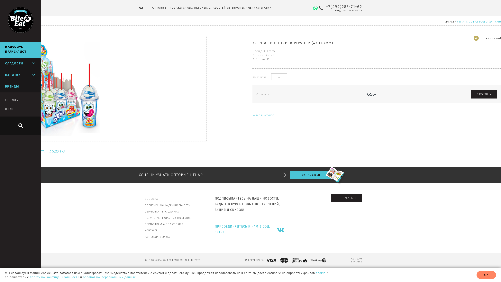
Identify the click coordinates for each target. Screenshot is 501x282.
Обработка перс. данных (162, 211)
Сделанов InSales (356, 260)
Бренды (12, 86)
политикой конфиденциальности (54, 277)
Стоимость (262, 94)
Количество (259, 77)
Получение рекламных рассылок (168, 217)
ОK (486, 275)
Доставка (57, 152)
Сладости (14, 63)
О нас (9, 109)
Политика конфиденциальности (167, 205)
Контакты (151, 230)
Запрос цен (311, 175)
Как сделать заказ (157, 236)
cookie (320, 273)
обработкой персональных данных (109, 277)
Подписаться (346, 198)
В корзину (484, 94)
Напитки (13, 75)
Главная (449, 22)
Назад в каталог (263, 115)
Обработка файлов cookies (164, 224)
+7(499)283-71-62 (344, 6)
